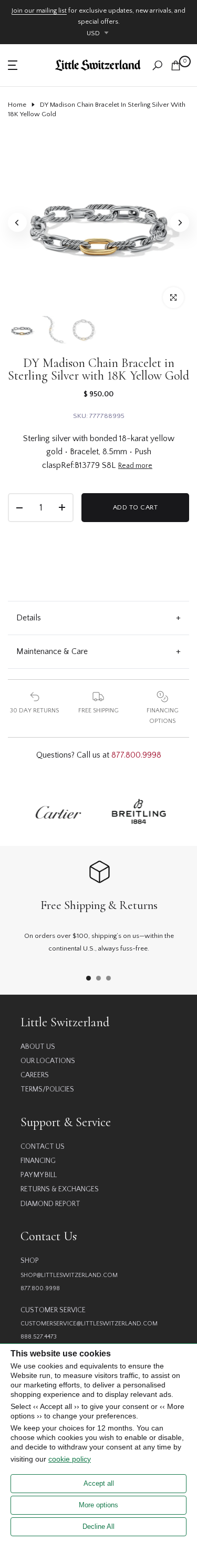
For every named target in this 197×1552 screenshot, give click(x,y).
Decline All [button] (98, 1526)
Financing (38, 1161)
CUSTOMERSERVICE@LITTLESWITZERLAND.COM (89, 1323)
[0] (176, 65)
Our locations (47, 1061)
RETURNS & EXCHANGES (59, 1189)
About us (37, 1047)
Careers (34, 1075)
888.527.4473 (38, 1336)
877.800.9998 (136, 755)
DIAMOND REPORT (50, 1204)
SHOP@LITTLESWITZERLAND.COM (69, 1275)
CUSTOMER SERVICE (53, 1310)
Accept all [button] (99, 1483)
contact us (42, 1146)
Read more (135, 466)
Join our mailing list (39, 10)
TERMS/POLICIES (47, 1089)
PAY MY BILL (38, 1175)
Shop (29, 1261)
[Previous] (17, 222)
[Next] (179, 222)
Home (17, 104)
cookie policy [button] (69, 1459)
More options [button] (98, 1505)
